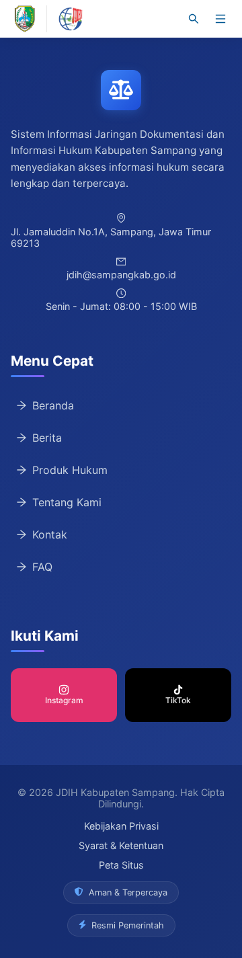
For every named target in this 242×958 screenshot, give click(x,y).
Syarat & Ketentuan (121, 845)
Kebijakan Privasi (121, 826)
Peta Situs (121, 865)
